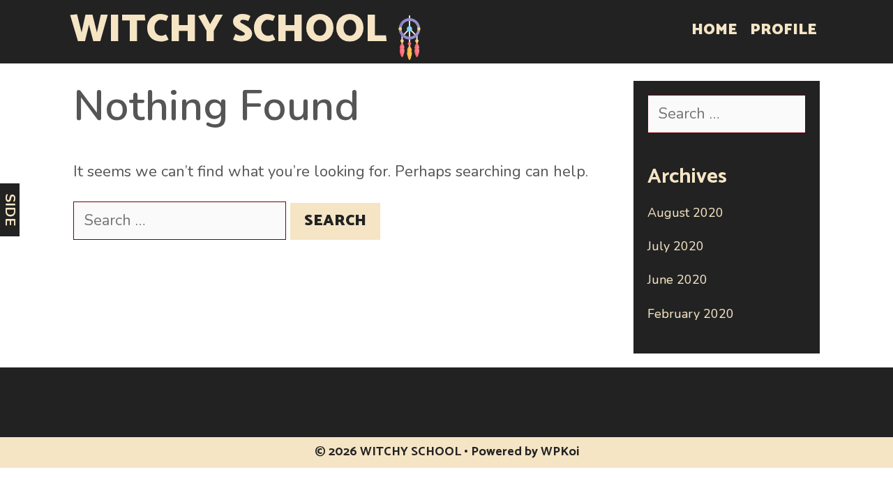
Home (714, 30)
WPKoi (560, 451)
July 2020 (675, 246)
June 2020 (677, 279)
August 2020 (685, 212)
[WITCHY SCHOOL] (409, 36)
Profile (783, 30)
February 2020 (690, 313)
